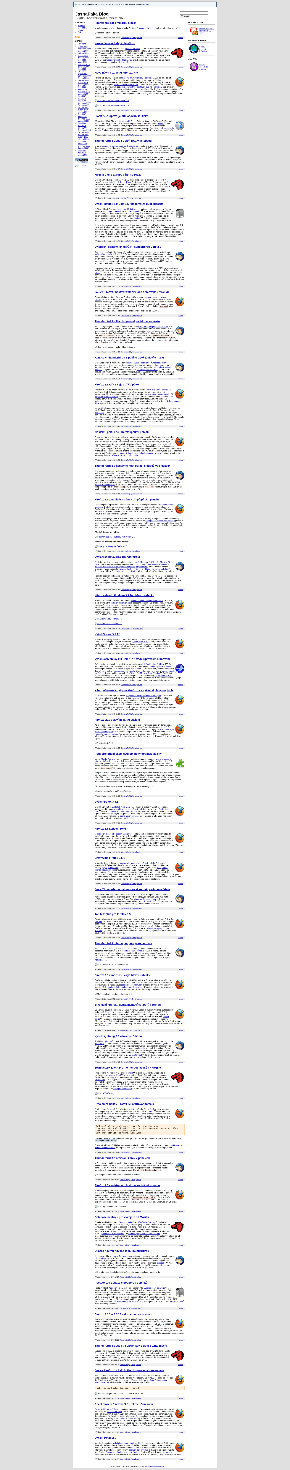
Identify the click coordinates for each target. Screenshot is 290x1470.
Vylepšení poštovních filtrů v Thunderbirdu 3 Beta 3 (128, 246)
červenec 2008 (84, 76)
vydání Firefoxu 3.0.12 (144, 562)
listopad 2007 (83, 94)
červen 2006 (83, 132)
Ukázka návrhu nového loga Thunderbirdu (122, 1250)
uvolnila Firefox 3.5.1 (121, 807)
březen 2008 (83, 85)
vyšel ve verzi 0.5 (132, 48)
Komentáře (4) (126, 169)
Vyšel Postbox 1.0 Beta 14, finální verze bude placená (129, 203)
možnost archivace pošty (124, 671)
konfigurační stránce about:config (160, 521)
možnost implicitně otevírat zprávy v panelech (115, 567)
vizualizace (100, 960)
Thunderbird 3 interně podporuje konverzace (123, 943)
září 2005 (82, 153)
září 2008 (82, 71)
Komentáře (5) (126, 460)
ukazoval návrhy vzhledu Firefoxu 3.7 (137, 78)
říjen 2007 (82, 96)
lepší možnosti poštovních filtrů (108, 254)
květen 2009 (83, 53)
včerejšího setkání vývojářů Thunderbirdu (120, 146)
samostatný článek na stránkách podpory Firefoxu (139, 453)
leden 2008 (82, 89)
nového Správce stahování (160, 666)
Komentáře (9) (126, 590)
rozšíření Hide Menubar (131, 985)
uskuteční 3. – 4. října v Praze (118, 182)
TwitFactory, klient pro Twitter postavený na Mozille (128, 1067)
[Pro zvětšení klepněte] (112, 100)
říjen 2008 (82, 69)
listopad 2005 (83, 148)
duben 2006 (83, 137)
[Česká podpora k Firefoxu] (194, 53)
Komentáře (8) (125, 1398)
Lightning (108, 1041)
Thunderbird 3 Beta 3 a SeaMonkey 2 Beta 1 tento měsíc (131, 1345)
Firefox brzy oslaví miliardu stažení (117, 719)
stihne (97, 272)
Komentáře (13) (126, 628)
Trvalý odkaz (137, 38)
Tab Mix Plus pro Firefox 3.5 (113, 914)
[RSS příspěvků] (76, 37)
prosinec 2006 (84, 119)
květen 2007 (83, 107)
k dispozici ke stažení (125, 571)
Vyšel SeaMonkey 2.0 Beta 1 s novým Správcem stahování (132, 658)
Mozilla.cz (147, 4)
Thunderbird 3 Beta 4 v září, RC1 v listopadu (123, 140)
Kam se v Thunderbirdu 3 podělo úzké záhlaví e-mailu (129, 357)
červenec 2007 (84, 103)
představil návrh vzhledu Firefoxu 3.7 (146, 600)
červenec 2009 (84, 49)
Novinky (81, 25)
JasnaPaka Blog (92, 14)
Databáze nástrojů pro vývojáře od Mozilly (122, 1217)
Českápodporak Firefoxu (203, 49)
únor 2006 (82, 141)
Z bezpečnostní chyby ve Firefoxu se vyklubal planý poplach (134, 690)
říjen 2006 (82, 123)
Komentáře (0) (126, 67)
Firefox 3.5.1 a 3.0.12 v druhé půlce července (123, 1314)
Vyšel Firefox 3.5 (105, 1437)
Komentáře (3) (126, 38)
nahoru (180, 38)
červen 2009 (83, 51)
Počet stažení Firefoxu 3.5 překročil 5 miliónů (124, 1404)
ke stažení (167, 1452)
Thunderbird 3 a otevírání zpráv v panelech (122, 1158)
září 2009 (82, 44)
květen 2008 (83, 80)
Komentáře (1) (126, 494)
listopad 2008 (83, 67)
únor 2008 (82, 87)
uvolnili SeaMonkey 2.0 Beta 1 (152, 664)
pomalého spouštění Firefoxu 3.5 (122, 811)
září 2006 (82, 125)
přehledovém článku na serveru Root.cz (122, 1452)
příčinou (150, 1111)
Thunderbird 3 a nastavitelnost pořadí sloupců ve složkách (133, 465)
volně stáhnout (135, 1055)
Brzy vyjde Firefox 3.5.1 (110, 857)
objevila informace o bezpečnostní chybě (137, 863)
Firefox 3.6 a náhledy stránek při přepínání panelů (127, 499)
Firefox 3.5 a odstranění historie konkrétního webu (127, 1185)
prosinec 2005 (84, 146)
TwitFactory (100, 1080)
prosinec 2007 (84, 92)
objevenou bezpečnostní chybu (131, 809)
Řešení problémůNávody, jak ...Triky (206, 31)
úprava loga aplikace (105, 1258)
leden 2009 (82, 62)
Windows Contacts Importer (146, 899)
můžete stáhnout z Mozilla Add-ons (120, 60)
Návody (81, 30)
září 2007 (82, 98)
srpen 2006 (82, 128)
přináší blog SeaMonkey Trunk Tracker (143, 673)
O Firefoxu (82, 28)
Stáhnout (82, 32)
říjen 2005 (82, 150)
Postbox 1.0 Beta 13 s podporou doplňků (121, 1282)
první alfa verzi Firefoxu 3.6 (159, 390)
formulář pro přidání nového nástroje (144, 1234)
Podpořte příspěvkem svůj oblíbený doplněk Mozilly (128, 753)
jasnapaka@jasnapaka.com (154, 1466)
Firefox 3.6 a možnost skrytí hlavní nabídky (122, 975)
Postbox (112, 1288)
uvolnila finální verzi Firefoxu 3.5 (126, 1443)
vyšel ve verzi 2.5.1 (125, 121)
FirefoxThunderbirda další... (204, 67)
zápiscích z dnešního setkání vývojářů (113, 834)
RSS (166, 1466)
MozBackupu (177, 1301)
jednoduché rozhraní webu (112, 1234)
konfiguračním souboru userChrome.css (125, 987)
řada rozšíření (115, 1075)
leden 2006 (82, 144)
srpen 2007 (82, 101)
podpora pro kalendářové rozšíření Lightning (122, 211)
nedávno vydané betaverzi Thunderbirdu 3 (144, 363)
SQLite (106, 1012)
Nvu (131, 1077)
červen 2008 (83, 78)
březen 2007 (83, 112)
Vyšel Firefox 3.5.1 (106, 801)
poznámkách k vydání (130, 569)
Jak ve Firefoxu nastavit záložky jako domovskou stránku (132, 292)
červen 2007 (83, 105)
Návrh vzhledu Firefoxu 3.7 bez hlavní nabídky (124, 595)
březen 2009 (83, 58)
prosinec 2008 (84, 64)
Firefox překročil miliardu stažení (116, 22)
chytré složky (142, 567)
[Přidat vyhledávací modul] (79, 37)
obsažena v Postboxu (134, 951)
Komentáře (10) (126, 110)
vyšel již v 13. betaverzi (154, 1288)
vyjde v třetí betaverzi (121, 1256)
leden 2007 (82, 116)
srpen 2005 (82, 155)
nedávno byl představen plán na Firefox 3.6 (143, 87)
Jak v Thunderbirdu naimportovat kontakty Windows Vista (132, 889)
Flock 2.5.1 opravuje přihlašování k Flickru (122, 116)
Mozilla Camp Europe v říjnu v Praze (118, 174)
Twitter (130, 1073)
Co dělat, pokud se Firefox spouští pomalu (122, 432)
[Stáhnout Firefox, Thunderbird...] (194, 71)
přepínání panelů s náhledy (106, 396)
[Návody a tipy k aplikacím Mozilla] (194, 35)
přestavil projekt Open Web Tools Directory (136, 1222)
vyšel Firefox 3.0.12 (140, 642)
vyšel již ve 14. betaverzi (127, 209)
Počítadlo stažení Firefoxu (106, 734)
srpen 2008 (82, 73)
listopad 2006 (83, 121)
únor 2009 (82, 60)
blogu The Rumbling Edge (156, 569)
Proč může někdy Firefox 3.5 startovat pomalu (124, 1103)
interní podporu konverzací (157, 564)
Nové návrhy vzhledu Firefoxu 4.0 (116, 72)
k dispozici (161, 1263)
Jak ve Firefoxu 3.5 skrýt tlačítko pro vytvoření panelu (129, 1370)
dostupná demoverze (122, 1089)
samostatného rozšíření (147, 369)
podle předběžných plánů (121, 603)
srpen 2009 (82, 46)
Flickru (161, 123)
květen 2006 (83, 135)
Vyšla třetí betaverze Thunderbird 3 (117, 556)
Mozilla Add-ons (108, 759)
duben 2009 (83, 55)
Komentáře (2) (126, 241)
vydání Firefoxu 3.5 (106, 1409)
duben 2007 (83, 110)
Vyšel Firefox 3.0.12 (107, 634)
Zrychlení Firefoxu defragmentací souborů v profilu (128, 1004)
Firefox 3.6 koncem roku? (111, 828)
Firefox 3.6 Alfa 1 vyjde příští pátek (117, 384)
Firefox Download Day (130, 1418)
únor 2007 (82, 114)
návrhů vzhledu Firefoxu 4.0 (126, 84)
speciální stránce (114, 1411)
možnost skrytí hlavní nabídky (157, 394)
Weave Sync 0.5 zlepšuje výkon (115, 43)
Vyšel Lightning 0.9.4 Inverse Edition (118, 1036)
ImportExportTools (147, 901)
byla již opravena (110, 867)
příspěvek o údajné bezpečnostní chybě (143, 696)
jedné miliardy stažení (143, 28)
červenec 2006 (84, 130)
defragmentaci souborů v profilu (124, 455)
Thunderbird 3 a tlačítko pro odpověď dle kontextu (127, 321)
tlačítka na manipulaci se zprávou (153, 326)
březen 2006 (83, 139)
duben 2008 (83, 83)
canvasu (130, 1229)
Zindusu (137, 218)
